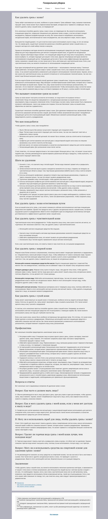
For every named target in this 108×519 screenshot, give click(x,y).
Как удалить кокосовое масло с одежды (29, 484)
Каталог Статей (60, 8)
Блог (69, 8)
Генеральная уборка (54, 3)
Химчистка (20, 483)
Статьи (47, 8)
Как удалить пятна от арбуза (25, 486)
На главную (54, 514)
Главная (39, 8)
